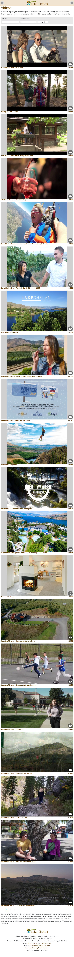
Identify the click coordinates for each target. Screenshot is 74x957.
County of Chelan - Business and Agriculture (18, 641)
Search (4, 19)
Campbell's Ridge (7, 597)
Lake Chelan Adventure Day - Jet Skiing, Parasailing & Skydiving (25, 244)
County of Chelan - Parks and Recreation (16, 773)
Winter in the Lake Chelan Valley (13, 200)
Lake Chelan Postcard (9, 332)
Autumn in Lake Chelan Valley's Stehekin (17, 156)
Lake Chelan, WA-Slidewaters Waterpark (16, 509)
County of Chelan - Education (12, 729)
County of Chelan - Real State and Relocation (18, 861)
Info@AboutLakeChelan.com (39, 945)
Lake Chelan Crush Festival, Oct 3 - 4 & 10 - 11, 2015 (20, 288)
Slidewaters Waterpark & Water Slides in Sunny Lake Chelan (24, 553)
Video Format (24, 19)
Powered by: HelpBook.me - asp (37, 948)
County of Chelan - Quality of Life (14, 817)
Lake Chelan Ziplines (9, 464)
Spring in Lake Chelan (9, 112)
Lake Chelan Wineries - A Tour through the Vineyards (21, 376)
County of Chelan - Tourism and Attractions (17, 906)
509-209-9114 (32, 943)
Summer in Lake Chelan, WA (12, 67)
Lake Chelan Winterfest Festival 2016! (15, 420)
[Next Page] (14, 909)
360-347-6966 (46, 943)
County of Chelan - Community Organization (18, 685)
